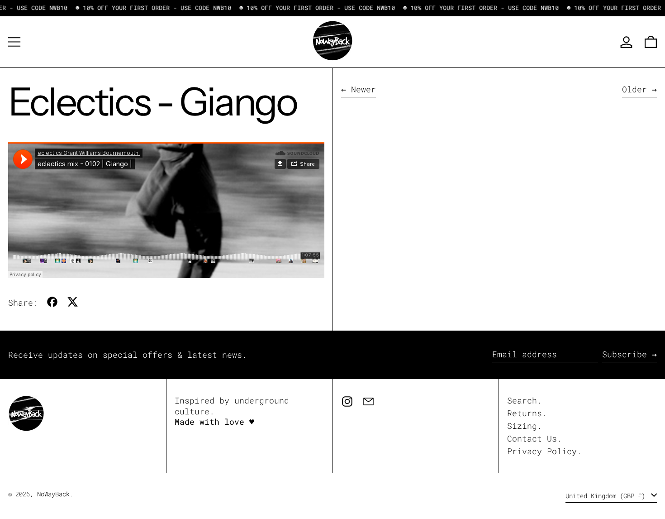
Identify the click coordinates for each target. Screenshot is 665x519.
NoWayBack (53, 494)
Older (634, 89)
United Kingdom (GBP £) (607, 495)
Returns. (527, 413)
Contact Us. (534, 438)
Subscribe (624, 354)
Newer (363, 89)
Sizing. (524, 425)
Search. (524, 400)
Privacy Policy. (544, 451)
